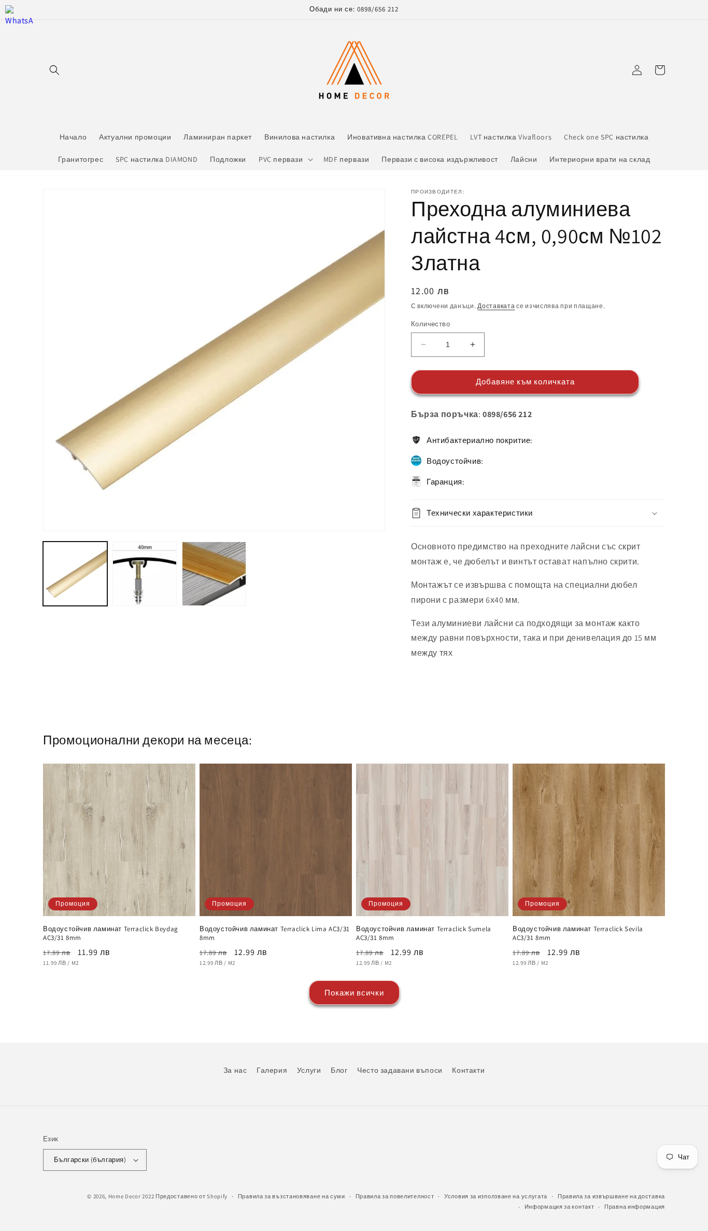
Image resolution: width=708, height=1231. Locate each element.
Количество (430, 324)
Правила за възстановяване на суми (291, 1196)
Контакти (468, 1070)
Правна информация (634, 1206)
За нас (235, 1070)
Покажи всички (354, 993)
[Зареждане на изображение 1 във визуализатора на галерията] (75, 574)
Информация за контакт (559, 1206)
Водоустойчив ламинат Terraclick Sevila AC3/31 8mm (578, 933)
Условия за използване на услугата (495, 1196)
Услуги (309, 1070)
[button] (54, 70)
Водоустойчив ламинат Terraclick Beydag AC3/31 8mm (110, 933)
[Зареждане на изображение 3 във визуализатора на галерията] (214, 574)
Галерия (272, 1070)
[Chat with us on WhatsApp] (19, 19)
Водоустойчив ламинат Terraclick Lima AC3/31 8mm (275, 933)
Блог (339, 1070)
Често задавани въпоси (400, 1070)
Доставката (496, 306)
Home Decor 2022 (131, 1196)
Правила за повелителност (395, 1196)
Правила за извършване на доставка (611, 1196)
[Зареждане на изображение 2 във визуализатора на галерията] (144, 574)
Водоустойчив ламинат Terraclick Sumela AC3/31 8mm (423, 933)
